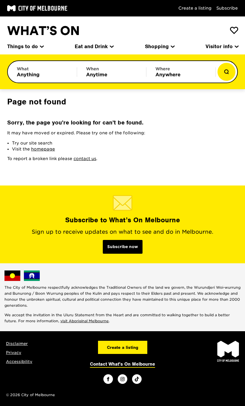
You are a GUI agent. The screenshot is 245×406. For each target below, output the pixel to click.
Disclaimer (17, 343)
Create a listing (195, 8)
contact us (85, 158)
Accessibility (19, 361)
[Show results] (226, 72)
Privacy (13, 352)
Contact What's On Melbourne (122, 364)
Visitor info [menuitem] (219, 46)
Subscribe (227, 8)
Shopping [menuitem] (157, 46)
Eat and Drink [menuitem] (91, 46)
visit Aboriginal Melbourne (84, 321)
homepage (43, 149)
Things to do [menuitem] (22, 46)
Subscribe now (122, 246)
